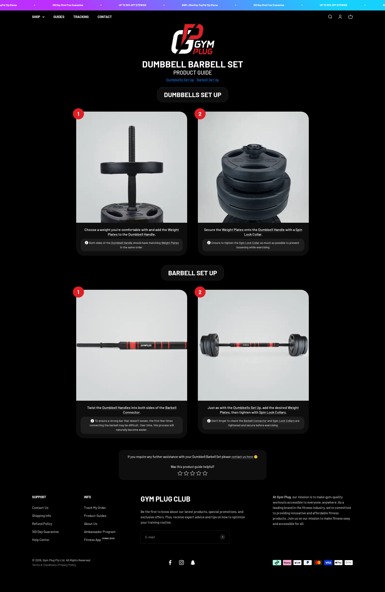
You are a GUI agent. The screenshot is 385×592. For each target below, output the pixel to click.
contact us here (242, 457)
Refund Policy (42, 524)
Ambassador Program (99, 532)
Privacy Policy (67, 565)
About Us (90, 524)
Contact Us (40, 508)
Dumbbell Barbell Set (192, 64)
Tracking (81, 17)
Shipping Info (41, 516)
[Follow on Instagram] (181, 562)
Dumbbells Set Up (247, 407)
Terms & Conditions (44, 565)
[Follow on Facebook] (170, 562)
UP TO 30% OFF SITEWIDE (124, 5)
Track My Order (95, 508)
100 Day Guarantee (45, 532)
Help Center (40, 540)
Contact (105, 17)
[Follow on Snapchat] (193, 562)
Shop (36, 17)
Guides (58, 17)
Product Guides (95, 516)
